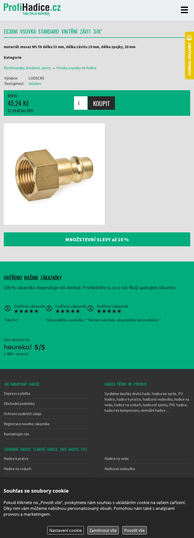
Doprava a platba (17, 393)
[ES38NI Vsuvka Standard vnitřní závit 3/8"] (54, 174)
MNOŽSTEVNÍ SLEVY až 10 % (97, 239)
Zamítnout (103, 530)
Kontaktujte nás (16, 434)
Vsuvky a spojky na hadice (76, 67)
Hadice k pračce (16, 458)
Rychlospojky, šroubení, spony (27, 67)
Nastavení (65, 530)
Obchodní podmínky (19, 403)
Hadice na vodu (117, 458)
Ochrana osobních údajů (22, 413)
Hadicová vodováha (120, 468)
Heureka (18, 346)
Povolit (134, 530)
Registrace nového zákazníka (27, 423)
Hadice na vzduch (17, 468)
